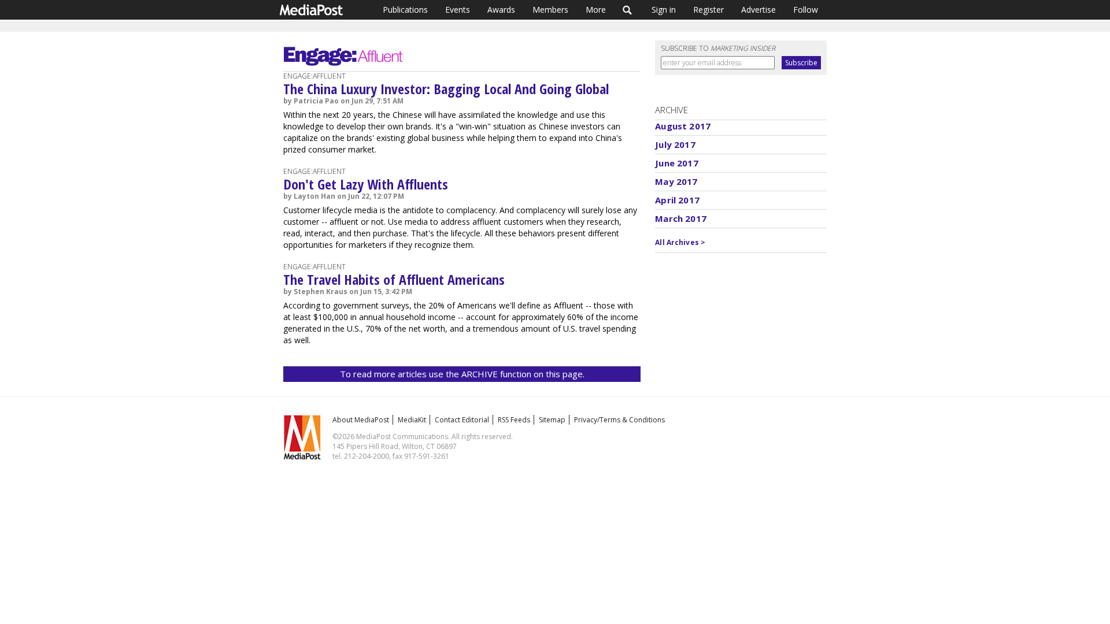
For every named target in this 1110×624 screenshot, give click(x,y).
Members (550, 9)
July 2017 (675, 144)
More (596, 9)
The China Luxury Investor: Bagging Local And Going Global (446, 88)
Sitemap (552, 420)
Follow (805, 9)
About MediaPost (360, 420)
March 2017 (680, 218)
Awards (501, 9)
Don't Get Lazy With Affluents (365, 184)
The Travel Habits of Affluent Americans (394, 279)
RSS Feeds (514, 420)
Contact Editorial (462, 420)
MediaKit (412, 420)
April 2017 (677, 200)
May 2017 (676, 181)
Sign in (664, 9)
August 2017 (683, 126)
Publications (405, 9)
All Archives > (680, 242)
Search (628, 10)
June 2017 (676, 163)
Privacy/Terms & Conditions (619, 420)
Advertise (758, 9)
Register (708, 9)
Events (457, 9)
